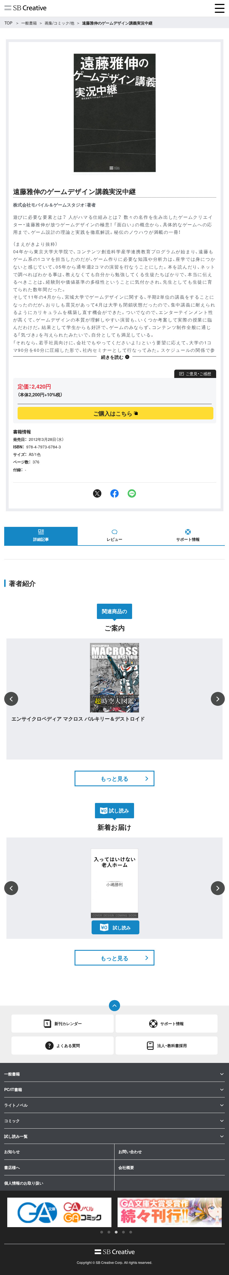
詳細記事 (41, 539)
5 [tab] (130, 1232)
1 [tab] (101, 1232)
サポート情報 (188, 539)
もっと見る (114, 778)
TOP (8, 23)
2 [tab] (109, 1232)
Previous (11, 699)
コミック (12, 1120)
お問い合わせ (130, 1151)
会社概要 (126, 1167)
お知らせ (12, 1151)
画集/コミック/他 (59, 23)
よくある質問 (68, 1045)
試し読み (122, 927)
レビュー (114, 539)
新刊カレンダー (68, 1023)
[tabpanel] (59, 1212)
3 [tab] (116, 1232)
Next (218, 699)
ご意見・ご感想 (198, 373)
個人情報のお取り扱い (23, 1182)
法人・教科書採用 (172, 1045)
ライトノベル (16, 1105)
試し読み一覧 (16, 1136)
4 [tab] (123, 1232)
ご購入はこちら (112, 413)
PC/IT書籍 (13, 1089)
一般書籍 (29, 23)
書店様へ (12, 1167)
